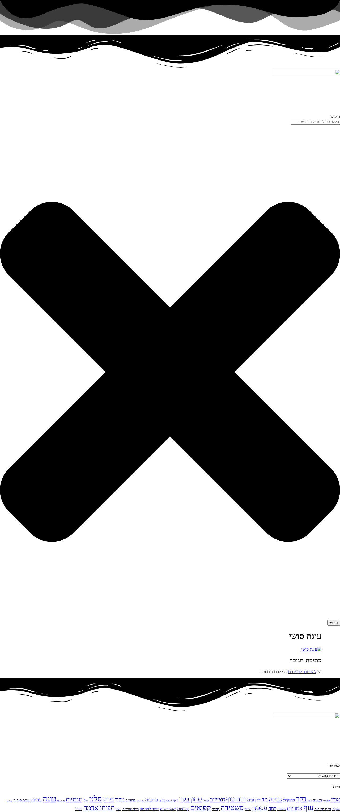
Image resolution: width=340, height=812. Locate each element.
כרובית (151, 799)
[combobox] (315, 122)
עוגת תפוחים (322, 809)
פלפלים (281, 809)
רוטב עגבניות (130, 809)
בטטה (317, 800)
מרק (108, 799)
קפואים (200, 808)
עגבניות (74, 799)
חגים (251, 799)
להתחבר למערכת (302, 671)
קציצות (183, 808)
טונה (206, 800)
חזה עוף (236, 799)
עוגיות (36, 799)
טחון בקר (190, 799)
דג (259, 799)
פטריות (294, 808)
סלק (85, 800)
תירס (118, 809)
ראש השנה (168, 809)
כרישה (140, 800)
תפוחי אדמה (99, 807)
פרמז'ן (247, 809)
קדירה (216, 809)
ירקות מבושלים (168, 800)
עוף (308, 807)
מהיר (119, 799)
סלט (95, 799)
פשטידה (232, 808)
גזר (265, 799)
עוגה (49, 798)
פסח (272, 808)
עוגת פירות (21, 800)
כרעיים (130, 800)
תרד (78, 808)
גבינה (275, 799)
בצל (310, 800)
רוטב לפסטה (149, 809)
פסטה (259, 807)
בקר (301, 799)
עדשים (61, 800)
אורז (335, 799)
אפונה (326, 800)
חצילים (217, 799)
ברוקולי (289, 799)
